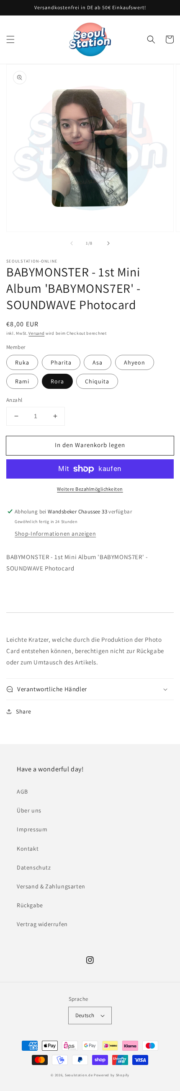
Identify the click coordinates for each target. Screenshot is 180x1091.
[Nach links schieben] (71, 243)
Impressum (32, 829)
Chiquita (97, 381)
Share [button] (23, 711)
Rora (57, 381)
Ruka (22, 362)
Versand (36, 333)
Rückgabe (30, 905)
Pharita (61, 362)
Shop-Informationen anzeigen (55, 533)
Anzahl (14, 400)
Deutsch (85, 1015)
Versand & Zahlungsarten (51, 886)
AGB (22, 791)
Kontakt (28, 848)
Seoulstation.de (79, 1075)
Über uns (29, 810)
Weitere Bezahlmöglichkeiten (90, 489)
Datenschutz (34, 867)
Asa (98, 362)
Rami (22, 381)
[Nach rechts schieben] (108, 243)
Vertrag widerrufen (42, 924)
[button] (10, 39)
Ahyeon (134, 362)
